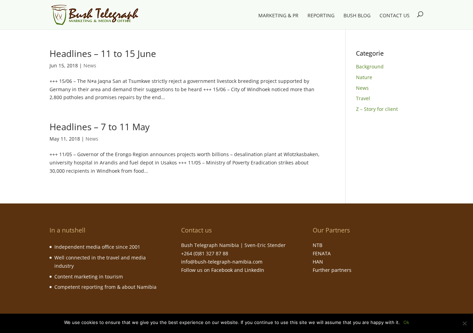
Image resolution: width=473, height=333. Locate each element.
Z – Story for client (377, 109)
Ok (406, 322)
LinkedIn (254, 270)
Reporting (320, 16)
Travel (363, 98)
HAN (318, 261)
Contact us (395, 16)
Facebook (222, 270)
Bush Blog (357, 16)
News (89, 65)
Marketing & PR (278, 16)
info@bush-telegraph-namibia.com (221, 261)
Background (370, 66)
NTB (317, 245)
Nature (364, 77)
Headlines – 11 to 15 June (103, 53)
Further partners (332, 270)
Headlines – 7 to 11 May (100, 127)
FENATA (322, 253)
